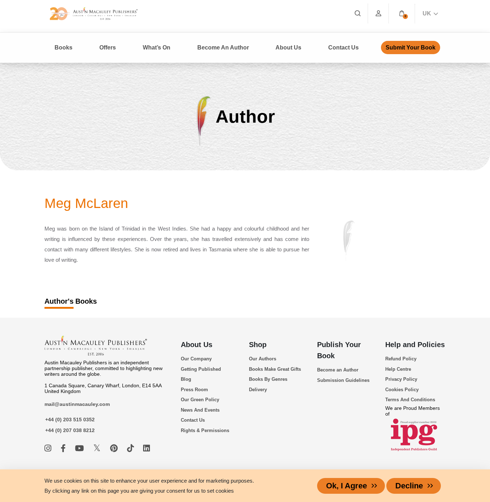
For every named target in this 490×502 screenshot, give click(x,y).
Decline (409, 485)
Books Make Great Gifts (275, 369)
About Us (196, 345)
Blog (186, 379)
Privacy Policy (401, 379)
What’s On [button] (156, 47)
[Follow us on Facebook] (64, 448)
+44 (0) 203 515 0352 (70, 419)
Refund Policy (400, 358)
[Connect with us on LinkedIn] (146, 448)
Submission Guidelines (343, 380)
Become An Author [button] (223, 47)
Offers (107, 47)
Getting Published (201, 369)
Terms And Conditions (410, 399)
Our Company (196, 358)
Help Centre (398, 369)
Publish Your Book (339, 350)
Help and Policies (415, 345)
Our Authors (262, 358)
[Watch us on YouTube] (80, 448)
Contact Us (343, 47)
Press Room (194, 389)
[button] (401, 13)
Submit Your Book (410, 47)
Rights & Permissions (205, 430)
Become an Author (337, 370)
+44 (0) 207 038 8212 (70, 430)
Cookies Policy (402, 389)
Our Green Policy (200, 399)
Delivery (258, 389)
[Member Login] (378, 13)
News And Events (200, 410)
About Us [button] (288, 47)
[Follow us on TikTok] (131, 448)
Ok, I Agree (346, 485)
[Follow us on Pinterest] (115, 448)
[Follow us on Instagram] (48, 448)
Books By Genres (268, 379)
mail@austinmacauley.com (77, 404)
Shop (258, 345)
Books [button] (63, 47)
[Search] (357, 13)
